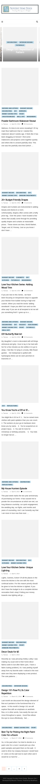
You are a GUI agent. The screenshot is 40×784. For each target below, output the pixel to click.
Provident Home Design (20, 778)
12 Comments (28, 290)
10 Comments (28, 337)
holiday (22, 324)
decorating (12, 42)
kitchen (5, 280)
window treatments (28, 195)
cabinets (20, 277)
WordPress (33, 780)
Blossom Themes (16, 780)
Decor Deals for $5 (10, 651)
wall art (20, 116)
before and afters (10, 108)
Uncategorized (8, 116)
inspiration (25, 482)
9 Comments (29, 738)
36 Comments (28, 124)
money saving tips (9, 114)
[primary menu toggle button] (2, 22)
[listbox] (20, 44)
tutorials (20, 45)
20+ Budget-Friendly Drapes (14, 199)
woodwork (31, 116)
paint (22, 114)
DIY (15, 111)
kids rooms (32, 324)
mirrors (22, 111)
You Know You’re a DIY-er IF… (15, 409)
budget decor (26, 108)
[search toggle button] (37, 22)
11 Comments (28, 413)
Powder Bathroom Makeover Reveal (18, 120)
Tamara (5, 124)
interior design (26, 42)
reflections (12, 406)
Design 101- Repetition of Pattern (20, 51)
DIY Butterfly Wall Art (11, 333)
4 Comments (28, 203)
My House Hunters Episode (14, 488)
